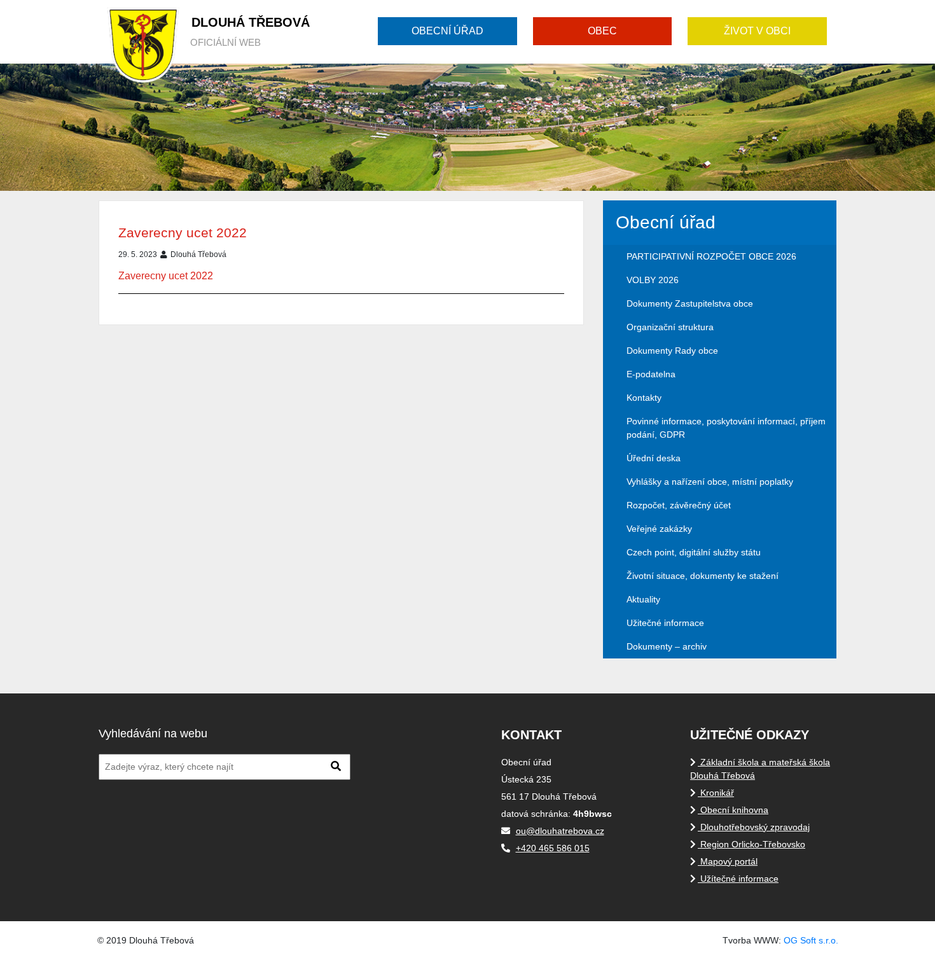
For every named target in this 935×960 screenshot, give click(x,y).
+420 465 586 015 (553, 848)
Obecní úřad (447, 30)
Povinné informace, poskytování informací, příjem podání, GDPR (726, 428)
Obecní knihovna (733, 810)
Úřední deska (654, 458)
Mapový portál (728, 861)
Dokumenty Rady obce (672, 350)
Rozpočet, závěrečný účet (679, 505)
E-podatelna (651, 374)
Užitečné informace (665, 623)
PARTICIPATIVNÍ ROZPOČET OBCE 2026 (711, 256)
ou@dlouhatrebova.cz (560, 831)
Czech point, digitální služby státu (694, 552)
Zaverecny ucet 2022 (182, 232)
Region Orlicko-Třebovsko (751, 844)
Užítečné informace (738, 878)
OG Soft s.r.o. (811, 940)
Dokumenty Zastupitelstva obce (690, 303)
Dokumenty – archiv (667, 646)
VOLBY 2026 (653, 280)
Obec (602, 30)
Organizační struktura (670, 327)
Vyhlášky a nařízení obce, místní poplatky (710, 482)
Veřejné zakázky (659, 529)
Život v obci (757, 30)
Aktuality (643, 599)
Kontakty (644, 398)
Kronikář (716, 793)
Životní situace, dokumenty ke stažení (703, 576)
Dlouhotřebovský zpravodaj (754, 827)
